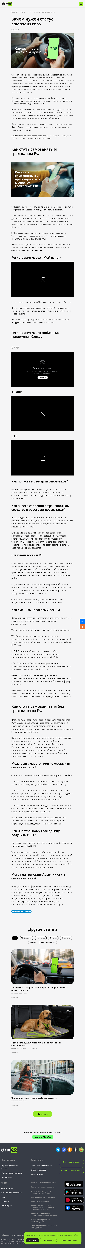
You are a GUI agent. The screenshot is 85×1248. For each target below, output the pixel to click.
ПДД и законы (26, 938)
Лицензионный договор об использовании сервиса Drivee (44, 1215)
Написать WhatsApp (42, 1137)
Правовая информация (40, 1202)
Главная (14, 12)
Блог (23, 12)
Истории (33, 942)
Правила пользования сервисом (43, 1187)
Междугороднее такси (11, 1173)
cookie (38, 1235)
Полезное (53, 938)
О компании (7, 1188)
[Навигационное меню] (81, 4)
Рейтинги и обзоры (48, 942)
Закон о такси (37, 1174)
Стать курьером (38, 1170)
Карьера (5, 1201)
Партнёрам (6, 1205)
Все (15, 938)
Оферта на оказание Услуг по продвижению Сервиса (41, 1192)
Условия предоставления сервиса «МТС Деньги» (44, 1227)
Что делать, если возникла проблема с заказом (34, 1098)
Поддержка (6, 1177)
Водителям (40, 938)
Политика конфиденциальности (43, 1182)
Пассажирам (66, 938)
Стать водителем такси (42, 1165)
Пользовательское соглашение (43, 1197)
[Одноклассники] (82, 626)
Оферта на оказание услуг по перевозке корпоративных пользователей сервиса (42, 1208)
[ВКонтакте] (82, 621)
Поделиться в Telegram (21, 911)
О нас (4, 1182)
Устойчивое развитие (11, 1192)
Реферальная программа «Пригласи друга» (40, 1221)
